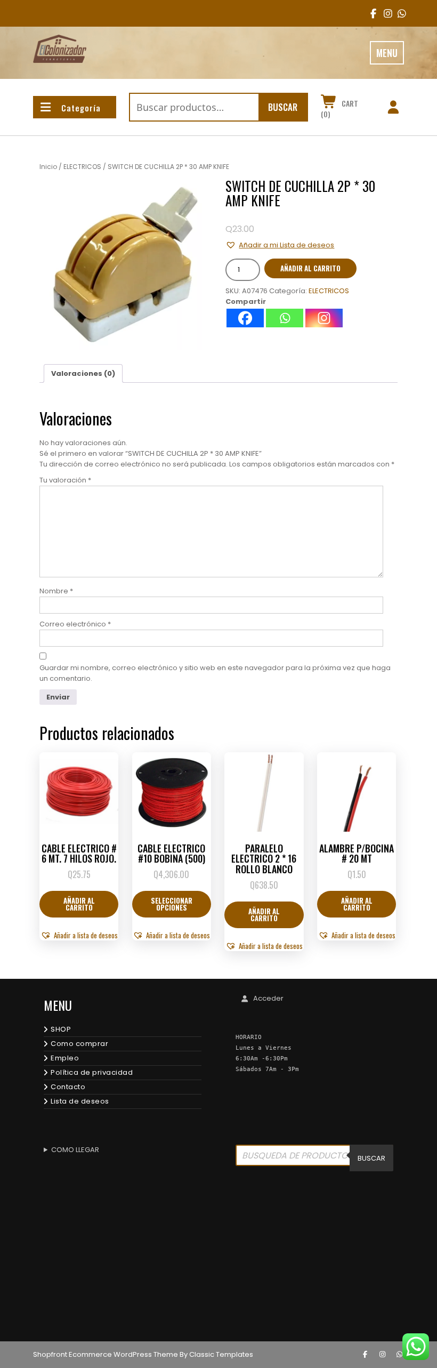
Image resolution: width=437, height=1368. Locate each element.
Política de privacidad (92, 1072)
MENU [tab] (387, 53)
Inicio (48, 166)
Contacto (68, 1087)
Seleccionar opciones (171, 904)
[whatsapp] (399, 1354)
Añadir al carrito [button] (79, 904)
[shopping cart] (329, 103)
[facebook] (371, 13)
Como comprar (79, 1044)
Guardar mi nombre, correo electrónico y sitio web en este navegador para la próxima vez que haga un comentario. (215, 673)
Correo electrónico (75, 624)
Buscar (282, 107)
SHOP (61, 1029)
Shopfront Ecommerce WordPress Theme (105, 1354)
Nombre (56, 591)
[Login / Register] (393, 108)
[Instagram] (324, 318)
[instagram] (384, 13)
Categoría (81, 108)
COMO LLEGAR (75, 1150)
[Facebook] (245, 318)
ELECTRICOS (82, 166)
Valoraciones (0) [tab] (83, 373)
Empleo (65, 1058)
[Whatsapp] (284, 318)
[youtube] (398, 13)
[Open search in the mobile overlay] (314, 1158)
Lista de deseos (80, 1101)
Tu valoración (65, 480)
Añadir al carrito (310, 268)
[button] (279, 245)
